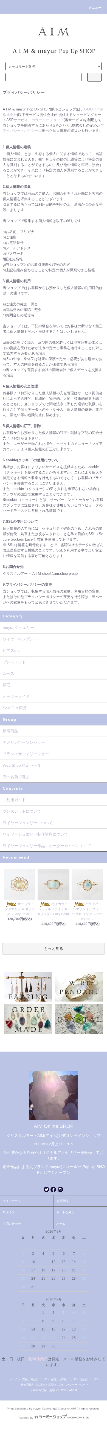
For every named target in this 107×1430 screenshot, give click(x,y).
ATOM (73, 1390)
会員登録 (62, 1201)
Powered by (25, 1417)
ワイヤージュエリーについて (28, 823)
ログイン (9, 1212)
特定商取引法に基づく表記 (37, 1384)
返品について (88, 1379)
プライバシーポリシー (72, 1384)
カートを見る (65, 1212)
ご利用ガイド (14, 800)
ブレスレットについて (22, 811)
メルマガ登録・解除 (42, 1390)
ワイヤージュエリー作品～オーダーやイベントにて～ (49, 846)
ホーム (60, 1223)
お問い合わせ (12, 1223)
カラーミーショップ (48, 120)
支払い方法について (34, 1379)
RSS (64, 1390)
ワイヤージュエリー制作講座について (35, 834)
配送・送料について (63, 1379)
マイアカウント (13, 1201)
